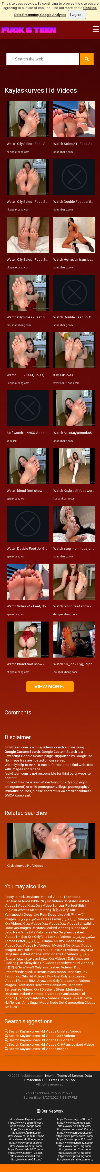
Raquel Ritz (26, 980)
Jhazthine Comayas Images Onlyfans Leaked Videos (50, 925)
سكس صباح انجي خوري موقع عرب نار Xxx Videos (47, 956)
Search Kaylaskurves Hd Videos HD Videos (40, 1040)
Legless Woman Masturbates (27, 910)
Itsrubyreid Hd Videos (74, 963)
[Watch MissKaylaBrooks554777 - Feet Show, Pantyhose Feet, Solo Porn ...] (74, 425)
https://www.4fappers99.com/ (25, 1122)
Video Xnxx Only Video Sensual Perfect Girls (51, 905)
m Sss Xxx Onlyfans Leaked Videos (44, 936)
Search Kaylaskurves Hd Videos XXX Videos (41, 1036)
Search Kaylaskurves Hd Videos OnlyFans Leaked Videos (51, 1044)
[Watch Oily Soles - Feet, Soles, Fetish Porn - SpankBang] (28, 136)
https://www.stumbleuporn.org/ (74, 1159)
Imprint (50, 1075)
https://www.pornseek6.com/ (74, 1132)
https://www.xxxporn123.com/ (26, 1152)
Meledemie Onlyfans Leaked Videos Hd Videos (44, 991)
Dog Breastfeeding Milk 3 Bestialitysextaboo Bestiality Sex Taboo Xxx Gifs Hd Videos (46, 971)
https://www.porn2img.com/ (74, 1149)
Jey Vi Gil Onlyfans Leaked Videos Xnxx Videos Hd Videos (49, 952)
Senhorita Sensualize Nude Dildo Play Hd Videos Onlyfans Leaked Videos (47, 901)
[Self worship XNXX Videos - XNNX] (28, 425)
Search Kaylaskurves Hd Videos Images (38, 1049)
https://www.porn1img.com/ (74, 1146)
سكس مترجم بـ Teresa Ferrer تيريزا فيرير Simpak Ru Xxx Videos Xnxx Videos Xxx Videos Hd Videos (50, 941)
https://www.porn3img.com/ (74, 1152)
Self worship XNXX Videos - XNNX (32, 433)
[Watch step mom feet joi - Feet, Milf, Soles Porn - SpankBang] (74, 540)
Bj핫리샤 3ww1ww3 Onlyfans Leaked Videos (38, 967)
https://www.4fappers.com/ (25, 1119)
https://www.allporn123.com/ (74, 1139)
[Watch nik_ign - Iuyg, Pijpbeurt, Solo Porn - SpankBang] (74, 656)
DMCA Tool (67, 1080)
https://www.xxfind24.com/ (26, 1156)
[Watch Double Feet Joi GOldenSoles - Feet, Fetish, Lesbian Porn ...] (28, 540)
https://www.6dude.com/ (26, 1129)
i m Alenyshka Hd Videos (37, 963)
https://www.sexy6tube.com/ (74, 1122)
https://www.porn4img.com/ (74, 1156)
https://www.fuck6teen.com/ (74, 1126)
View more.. (50, 686)
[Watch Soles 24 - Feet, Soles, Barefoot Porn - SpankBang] (28, 598)
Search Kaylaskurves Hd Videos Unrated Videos (44, 1031)
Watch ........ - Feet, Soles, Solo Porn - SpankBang (43, 375)
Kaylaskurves (63, 375)
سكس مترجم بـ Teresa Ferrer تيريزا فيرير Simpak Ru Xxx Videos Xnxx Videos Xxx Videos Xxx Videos (49, 921)
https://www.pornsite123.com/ (25, 1136)
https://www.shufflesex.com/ (25, 1139)
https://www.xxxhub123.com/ (25, 1149)
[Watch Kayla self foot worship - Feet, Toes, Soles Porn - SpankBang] (74, 483)
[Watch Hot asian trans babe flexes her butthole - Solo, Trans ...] (74, 251)
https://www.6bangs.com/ (25, 1126)
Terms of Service (70, 1075)
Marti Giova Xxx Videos (60, 950)
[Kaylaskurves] (74, 367)
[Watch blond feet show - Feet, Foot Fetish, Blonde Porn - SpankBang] (28, 483)
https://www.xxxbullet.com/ (25, 1146)
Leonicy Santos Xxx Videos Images (44, 998)
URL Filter (49, 1080)
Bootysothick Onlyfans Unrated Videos (34, 897)
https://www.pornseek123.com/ (74, 1129)
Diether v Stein (53, 989)
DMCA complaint (17, 795)
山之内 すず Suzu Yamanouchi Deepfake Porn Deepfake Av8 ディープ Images (44, 914)
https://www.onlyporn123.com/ (74, 1142)
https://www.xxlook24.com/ (26, 1159)
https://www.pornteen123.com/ (74, 1136)
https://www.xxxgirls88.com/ (74, 1119)
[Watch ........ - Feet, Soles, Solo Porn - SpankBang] (28, 367)
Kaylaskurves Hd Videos (25, 865)
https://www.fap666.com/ (26, 1132)
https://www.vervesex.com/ (25, 1142)
